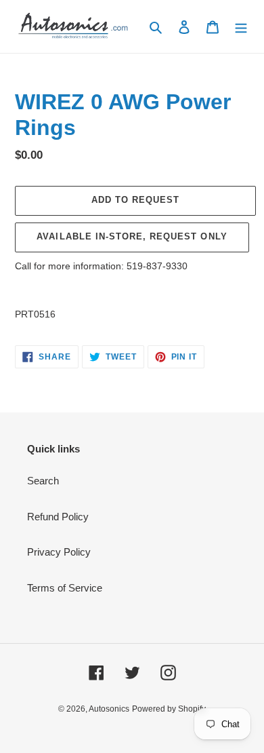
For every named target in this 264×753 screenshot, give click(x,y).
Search (43, 480)
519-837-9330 (157, 265)
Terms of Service (64, 588)
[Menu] (241, 26)
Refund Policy (58, 516)
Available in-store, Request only (132, 236)
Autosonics (109, 709)
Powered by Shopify (169, 709)
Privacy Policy (59, 552)
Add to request (135, 200)
